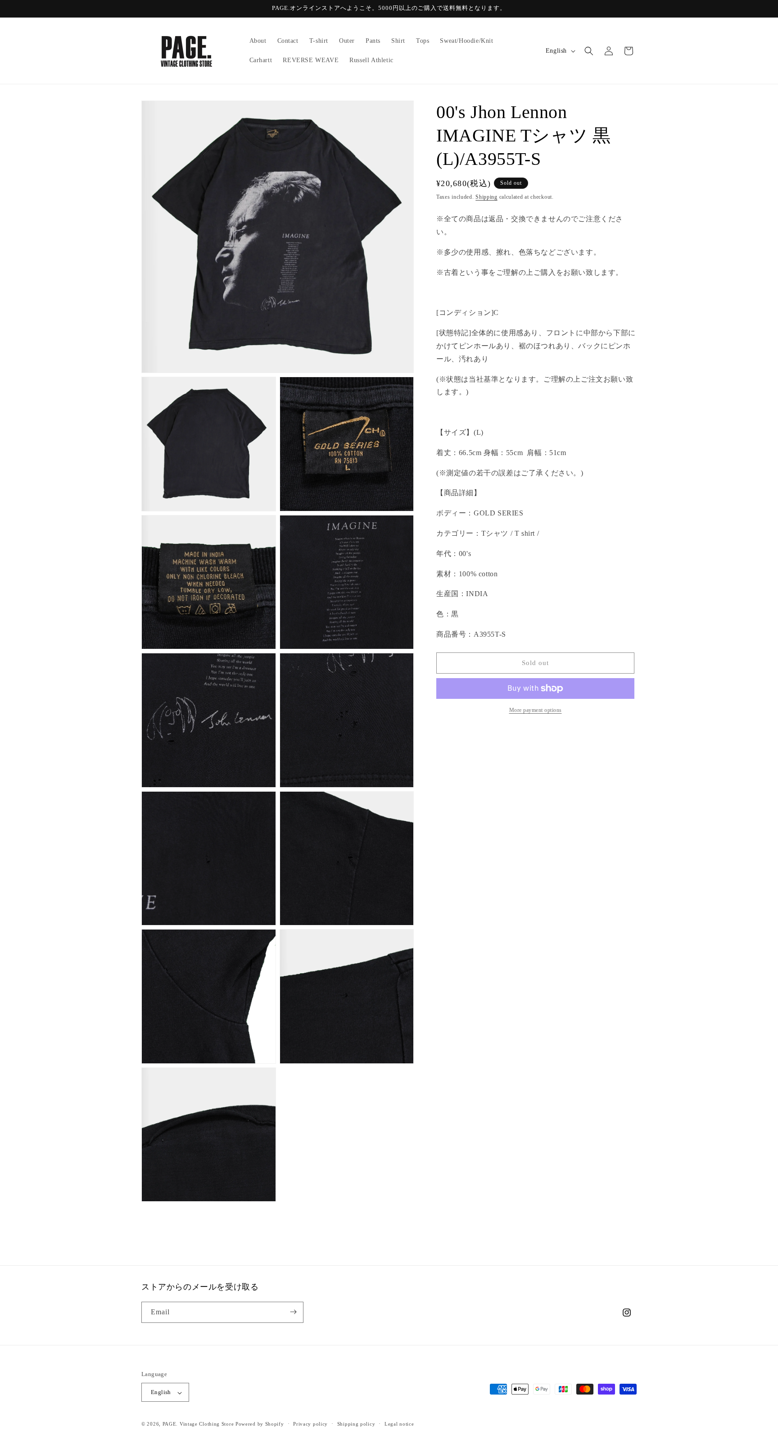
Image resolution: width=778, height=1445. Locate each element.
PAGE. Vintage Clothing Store (198, 1424)
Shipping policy (356, 1424)
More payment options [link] (535, 710)
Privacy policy (310, 1424)
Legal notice (399, 1424)
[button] (589, 51)
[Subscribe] (293, 1311)
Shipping (486, 197)
